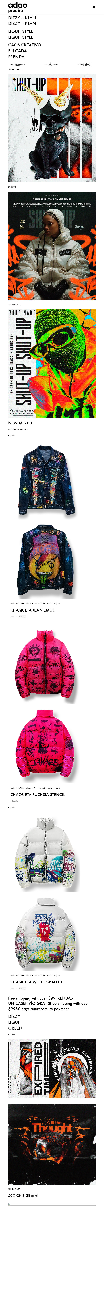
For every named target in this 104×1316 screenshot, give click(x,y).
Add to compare (53, 603)
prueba (15, 10)
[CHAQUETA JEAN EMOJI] (53, 519)
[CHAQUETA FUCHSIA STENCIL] (53, 704)
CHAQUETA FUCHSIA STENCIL (38, 794)
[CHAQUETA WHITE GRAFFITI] (53, 891)
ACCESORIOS (14, 304)
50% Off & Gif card (23, 1195)
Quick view (15, 603)
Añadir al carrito (26, 603)
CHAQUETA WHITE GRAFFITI (36, 982)
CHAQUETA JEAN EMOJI (33, 610)
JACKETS (12, 187)
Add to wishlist (39, 603)
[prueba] (17, 5)
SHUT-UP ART (14, 69)
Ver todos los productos (18, 429)
